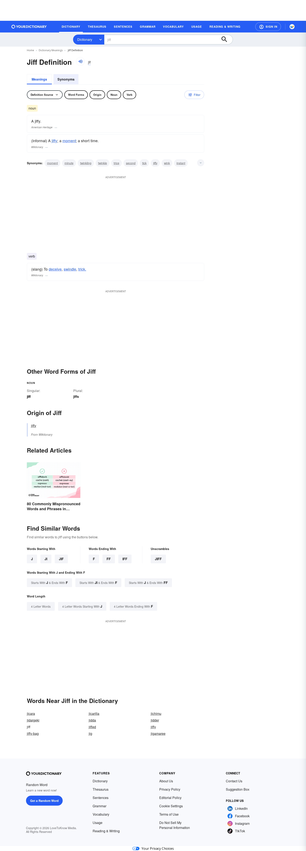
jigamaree (158, 733)
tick (144, 163)
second (131, 163)
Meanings (39, 79)
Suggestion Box (237, 789)
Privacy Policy (169, 789)
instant (181, 163)
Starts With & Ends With (49, 582)
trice (116, 163)
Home (30, 50)
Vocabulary (101, 814)
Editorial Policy (170, 797)
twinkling (85, 163)
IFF (124, 558)
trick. (82, 269)
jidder (155, 720)
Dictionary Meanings (51, 50)
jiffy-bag (33, 733)
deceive (55, 269)
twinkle (102, 163)
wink (167, 163)
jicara (31, 713)
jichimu (156, 713)
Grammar (99, 806)
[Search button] (226, 39)
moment (69, 140)
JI (46, 558)
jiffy (54, 140)
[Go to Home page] (29, 27)
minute (69, 163)
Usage (97, 822)
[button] (268, 26)
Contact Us (234, 781)
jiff (158, 558)
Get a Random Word (44, 801)
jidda (92, 720)
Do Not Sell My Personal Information (174, 825)
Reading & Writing (106, 831)
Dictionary (84, 39)
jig (90, 733)
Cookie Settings (171, 806)
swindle (70, 269)
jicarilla (94, 713)
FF (109, 558)
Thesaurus (100, 789)
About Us (166, 781)
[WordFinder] (292, 26)
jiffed (92, 726)
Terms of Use (169, 814)
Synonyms (66, 79)
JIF (61, 558)
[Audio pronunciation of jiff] (80, 61)
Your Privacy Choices (158, 848)
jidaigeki (33, 720)
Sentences (100, 797)
